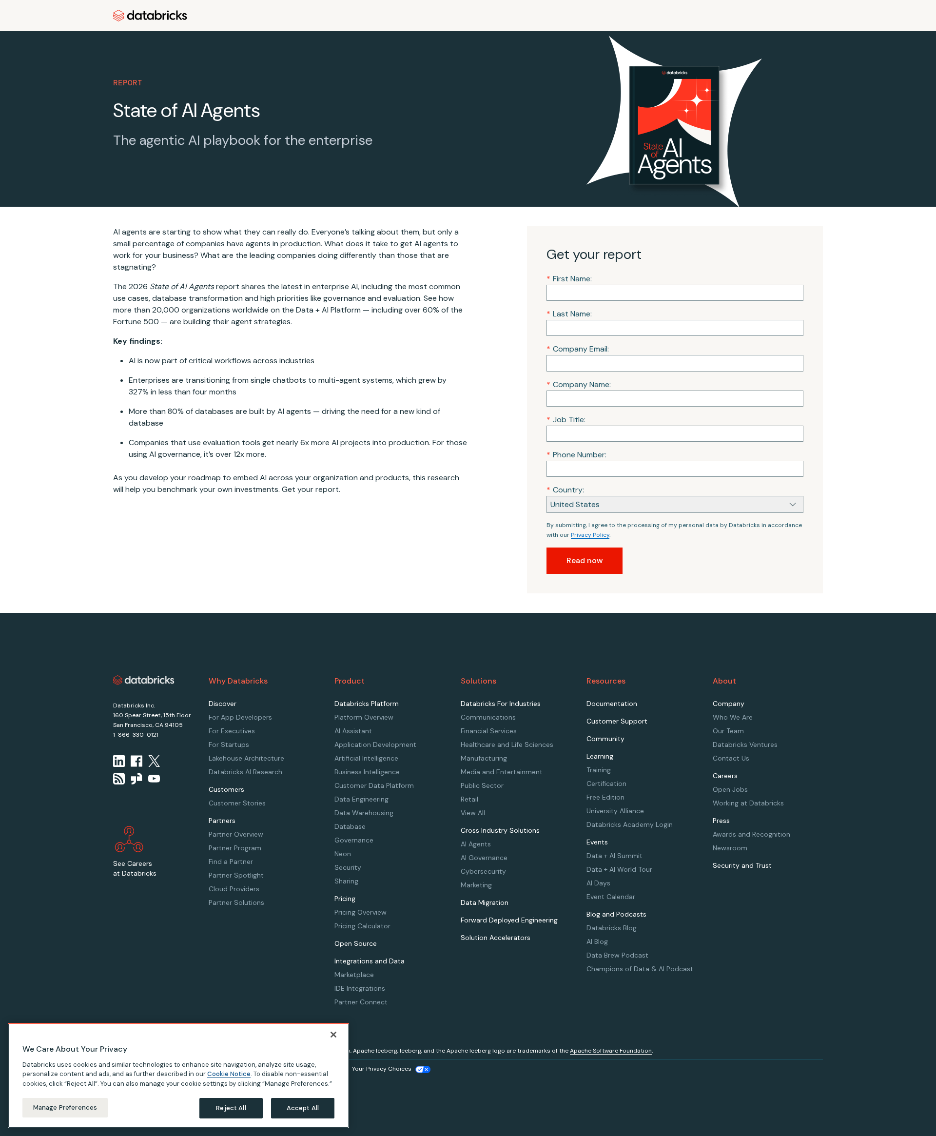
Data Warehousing (363, 812)
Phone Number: (576, 455)
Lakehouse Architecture (246, 758)
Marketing (476, 885)
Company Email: (577, 349)
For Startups (229, 744)
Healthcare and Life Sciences (507, 744)
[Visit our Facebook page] (136, 761)
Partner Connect (361, 1002)
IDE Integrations (359, 988)
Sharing (346, 881)
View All (473, 812)
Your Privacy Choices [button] (381, 1069)
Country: (565, 490)
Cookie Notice (229, 1074)
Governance (353, 840)
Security (347, 867)
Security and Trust (742, 865)
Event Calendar (610, 896)
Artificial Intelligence (366, 758)
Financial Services (489, 730)
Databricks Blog (611, 927)
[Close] (333, 1034)
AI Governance (484, 857)
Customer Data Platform (374, 785)
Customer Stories (237, 803)
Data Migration (484, 902)
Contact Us (731, 758)
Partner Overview (236, 834)
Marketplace (354, 974)
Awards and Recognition (751, 834)
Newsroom (730, 847)
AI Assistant (353, 730)
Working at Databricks (748, 803)
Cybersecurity (483, 871)
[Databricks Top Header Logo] (150, 15)
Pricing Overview (360, 912)
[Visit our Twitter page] (154, 761)
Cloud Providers (234, 888)
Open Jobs (730, 789)
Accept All (303, 1108)
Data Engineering (361, 799)
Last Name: (569, 314)
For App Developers (240, 717)
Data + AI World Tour (619, 869)
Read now (584, 560)
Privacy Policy (590, 535)
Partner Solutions (236, 902)
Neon (342, 853)
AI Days (598, 883)
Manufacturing (484, 758)
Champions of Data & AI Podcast (639, 968)
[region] (178, 1075)
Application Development (375, 744)
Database (350, 826)
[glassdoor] (136, 778)
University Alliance (615, 810)
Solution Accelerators (495, 937)
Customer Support (616, 721)
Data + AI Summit (614, 855)
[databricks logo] (144, 680)
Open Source (355, 943)
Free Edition (605, 797)
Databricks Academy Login (629, 824)
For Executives (232, 730)
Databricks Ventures (745, 744)
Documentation (611, 703)
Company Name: (578, 384)
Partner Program (235, 847)
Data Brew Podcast (617, 955)
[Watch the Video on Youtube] (154, 778)
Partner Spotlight (236, 875)
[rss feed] (119, 778)
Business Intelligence (367, 771)
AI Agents (476, 844)
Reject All (231, 1108)
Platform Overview (363, 717)
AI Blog (597, 941)
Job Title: (565, 419)
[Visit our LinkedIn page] (119, 761)
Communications (488, 717)
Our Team (728, 730)
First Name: (569, 279)
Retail (469, 799)
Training (598, 769)
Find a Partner (231, 861)
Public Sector (482, 785)
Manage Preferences (65, 1107)
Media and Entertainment (502, 771)
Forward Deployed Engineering (509, 920)
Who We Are (733, 717)
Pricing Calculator (362, 925)
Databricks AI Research (245, 771)
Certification (606, 783)
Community (605, 738)
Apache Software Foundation (611, 1051)
